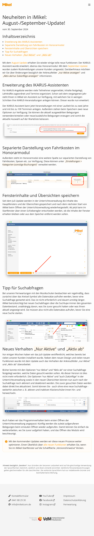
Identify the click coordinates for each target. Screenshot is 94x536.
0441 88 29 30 (19, 500)
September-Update (78, 66)
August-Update (19, 62)
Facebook (47, 500)
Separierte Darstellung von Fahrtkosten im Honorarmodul (34, 45)
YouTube (47, 495)
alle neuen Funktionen (54, 444)
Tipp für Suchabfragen (16, 51)
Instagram (48, 504)
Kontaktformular (20, 495)
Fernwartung (69, 504)
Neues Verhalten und (28, 55)
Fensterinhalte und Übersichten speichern (26, 48)
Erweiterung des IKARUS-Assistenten (23, 41)
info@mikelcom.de (21, 504)
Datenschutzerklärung (74, 500)
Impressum (69, 495)
